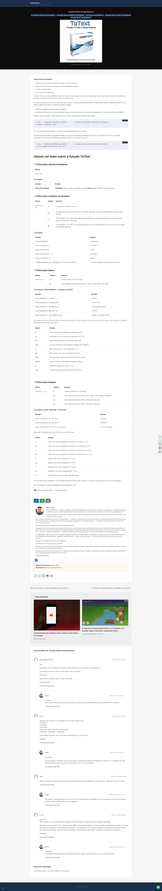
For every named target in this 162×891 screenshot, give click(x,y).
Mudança (56, 262)
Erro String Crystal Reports (94, 15)
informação (55, 135)
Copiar (125, 120)
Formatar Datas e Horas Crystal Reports (118, 15)
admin (47, 696)
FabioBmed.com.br (118, 511)
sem (65, 332)
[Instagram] (36, 560)
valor (98, 212)
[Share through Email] (51, 575)
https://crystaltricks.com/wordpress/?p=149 (62, 485)
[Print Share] (47, 575)
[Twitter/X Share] (43, 575)
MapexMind (122, 510)
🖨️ (36, 501)
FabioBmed (35, 3)
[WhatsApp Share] (39, 575)
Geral (89, 64)
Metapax (68, 510)
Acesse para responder (47, 686)
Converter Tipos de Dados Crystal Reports (70, 15)
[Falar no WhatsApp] (158, 887)
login (49, 871)
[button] (160, 455)
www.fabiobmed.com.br (42, 555)
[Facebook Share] (35, 575)
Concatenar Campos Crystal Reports (43, 15)
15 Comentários (86, 634)
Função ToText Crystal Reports (81, 17)
